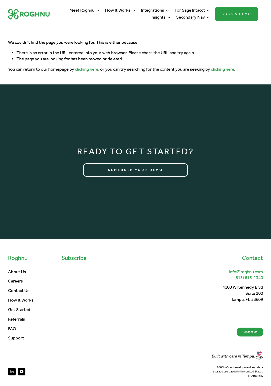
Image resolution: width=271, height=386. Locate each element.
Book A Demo (236, 14)
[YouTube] (21, 371)
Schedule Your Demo (135, 170)
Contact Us (249, 332)
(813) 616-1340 (248, 278)
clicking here (86, 69)
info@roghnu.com (246, 272)
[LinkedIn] (12, 371)
